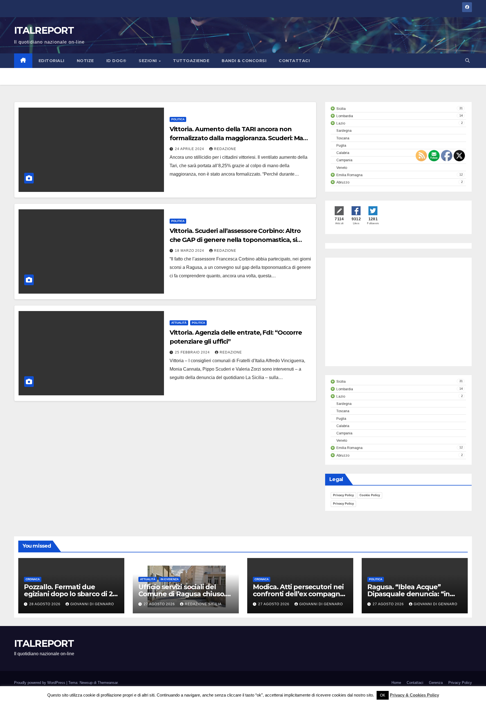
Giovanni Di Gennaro (92, 604)
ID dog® (116, 60)
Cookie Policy (369, 495)
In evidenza (170, 579)
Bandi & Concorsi (244, 60)
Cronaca (33, 579)
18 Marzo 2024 (190, 251)
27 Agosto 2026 (160, 604)
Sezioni (148, 60)
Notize (85, 60)
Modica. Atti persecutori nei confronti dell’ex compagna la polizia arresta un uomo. (298, 594)
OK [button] (382, 695)
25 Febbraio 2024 (193, 352)
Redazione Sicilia (203, 604)
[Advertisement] (378, 316)
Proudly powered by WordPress (40, 683)
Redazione (225, 149)
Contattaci (294, 60)
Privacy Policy (343, 495)
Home (396, 683)
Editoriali (51, 60)
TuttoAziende (191, 60)
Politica (177, 119)
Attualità (178, 322)
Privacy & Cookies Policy (414, 695)
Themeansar (108, 683)
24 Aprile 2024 (190, 149)
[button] (467, 60)
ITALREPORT (44, 30)
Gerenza (436, 683)
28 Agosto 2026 (45, 604)
